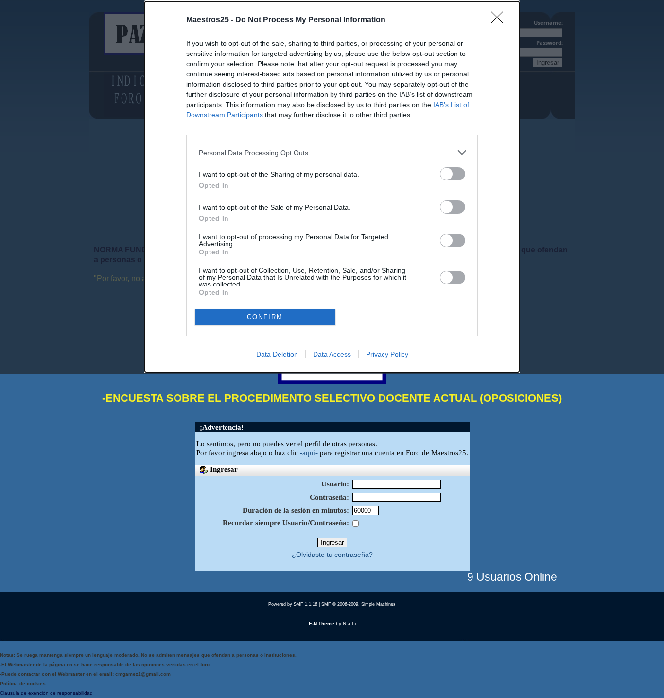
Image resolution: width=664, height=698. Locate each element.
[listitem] (332, 152)
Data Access (332, 354)
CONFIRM (265, 317)
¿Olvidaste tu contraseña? (332, 554)
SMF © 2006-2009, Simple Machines (358, 604)
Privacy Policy (387, 354)
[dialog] (332, 186)
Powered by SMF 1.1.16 (292, 604)
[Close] (500, 20)
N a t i (349, 623)
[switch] (452, 173)
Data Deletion (277, 354)
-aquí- (309, 453)
